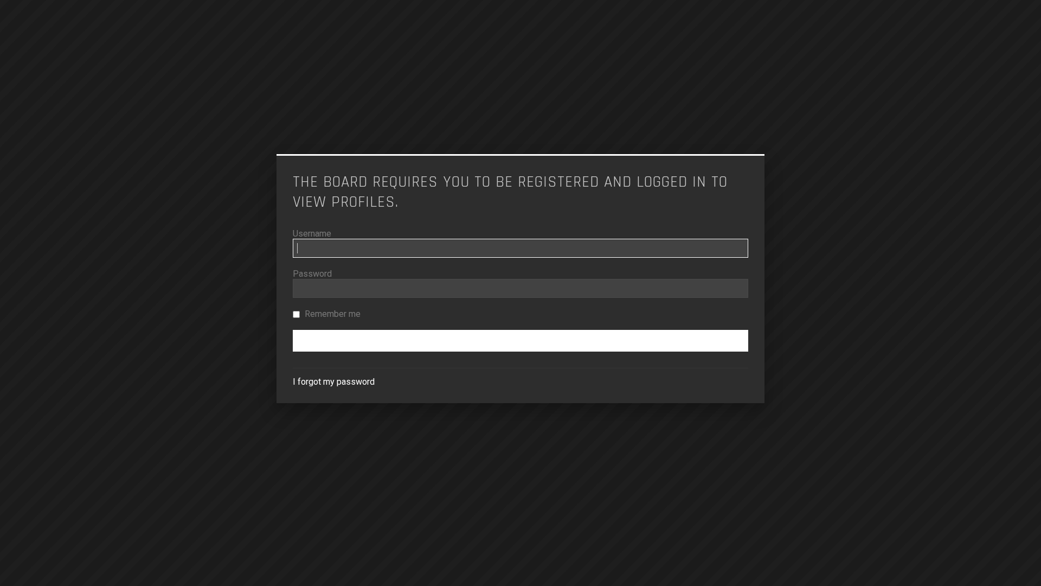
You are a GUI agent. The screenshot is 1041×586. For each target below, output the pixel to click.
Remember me (332, 314)
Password (312, 274)
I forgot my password (334, 382)
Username (312, 233)
